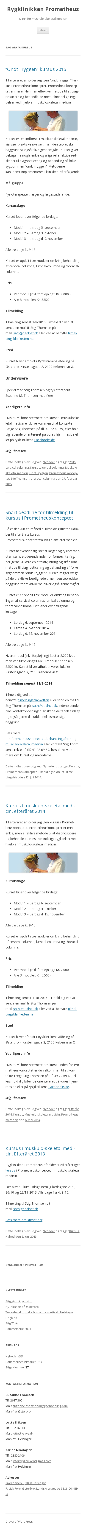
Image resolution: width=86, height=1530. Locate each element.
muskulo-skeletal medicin (24, 744)
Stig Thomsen (20, 478)
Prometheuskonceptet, (28, 738)
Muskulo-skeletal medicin (42, 1114)
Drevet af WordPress (19, 1522)
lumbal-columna (53, 467)
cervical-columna (17, 467)
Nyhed (10, 1236)
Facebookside (44, 440)
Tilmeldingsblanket (51, 772)
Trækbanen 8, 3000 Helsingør (26, 1483)
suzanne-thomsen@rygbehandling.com (40, 1406)
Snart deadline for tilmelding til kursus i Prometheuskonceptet (39, 515)
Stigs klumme (15, 1367)
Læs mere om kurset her (24, 1220)
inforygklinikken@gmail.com (32, 1461)
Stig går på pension (19, 1301)
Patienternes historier (21, 1362)
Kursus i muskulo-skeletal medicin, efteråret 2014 (40, 808)
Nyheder (49, 462)
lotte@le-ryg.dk (23, 1433)
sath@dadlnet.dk (25, 333)
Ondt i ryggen (38, 473)
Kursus (35, 467)
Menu (43, 30)
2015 (72, 462)
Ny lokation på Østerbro (22, 1307)
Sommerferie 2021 (18, 1329)
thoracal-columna (43, 478)
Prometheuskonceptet (21, 772)
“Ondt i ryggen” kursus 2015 (36, 69)
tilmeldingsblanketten (33, 700)
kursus (10, 1170)
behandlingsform (59, 738)
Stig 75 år (12, 1323)
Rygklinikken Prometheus (43, 9)
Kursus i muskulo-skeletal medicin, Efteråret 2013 (40, 1151)
